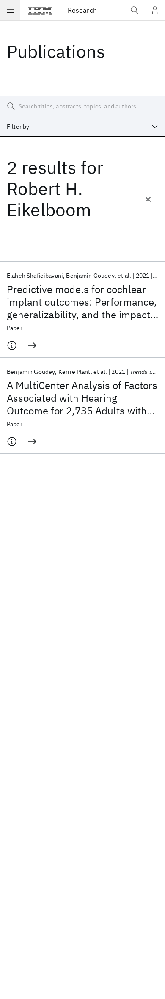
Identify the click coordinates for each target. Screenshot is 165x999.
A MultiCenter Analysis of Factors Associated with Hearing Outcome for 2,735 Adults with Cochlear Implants (82, 398)
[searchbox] (82, 106)
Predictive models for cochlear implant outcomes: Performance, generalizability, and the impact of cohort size (82, 302)
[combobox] (82, 126)
